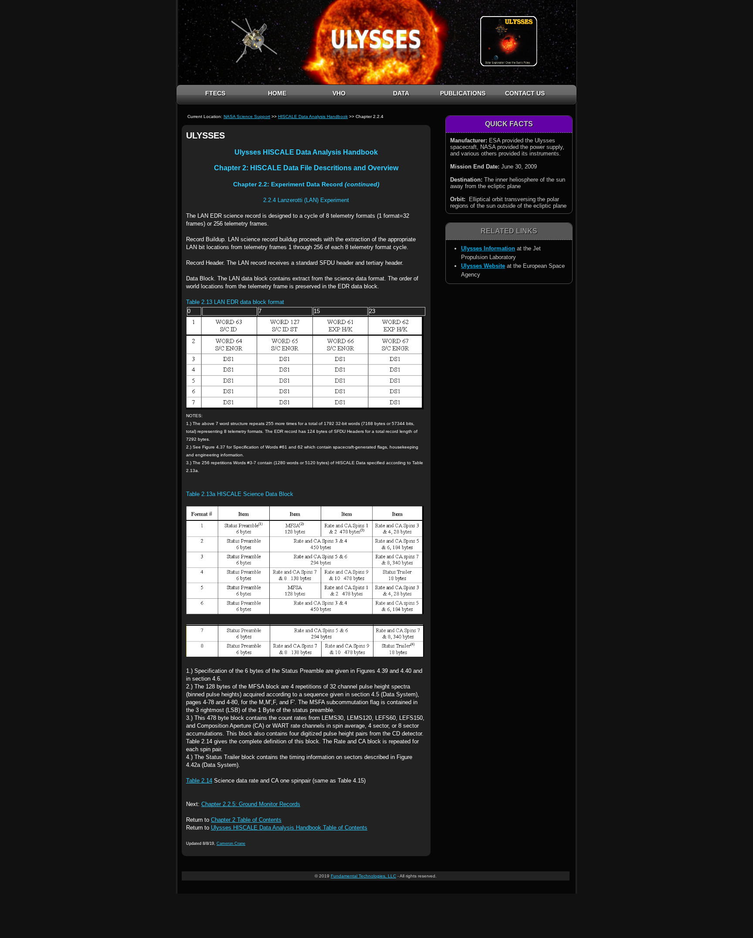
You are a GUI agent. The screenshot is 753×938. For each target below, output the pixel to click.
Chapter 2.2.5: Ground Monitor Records (250, 804)
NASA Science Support (247, 116)
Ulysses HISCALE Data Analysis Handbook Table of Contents (289, 827)
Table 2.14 (199, 780)
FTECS (215, 93)
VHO (339, 93)
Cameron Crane (231, 843)
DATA (401, 93)
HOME (277, 93)
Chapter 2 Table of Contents (246, 820)
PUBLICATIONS (462, 93)
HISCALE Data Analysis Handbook (313, 116)
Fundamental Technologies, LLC (363, 876)
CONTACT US (525, 93)
